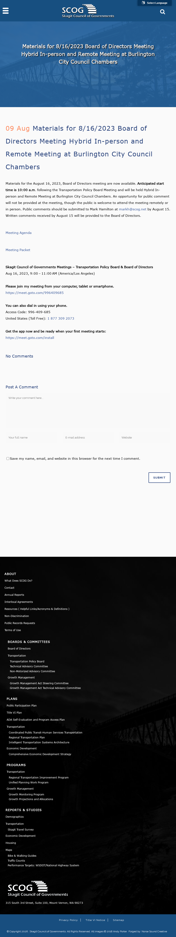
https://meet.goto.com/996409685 (35, 293)
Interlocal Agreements (19, 601)
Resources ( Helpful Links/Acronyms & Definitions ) (37, 608)
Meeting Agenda (19, 233)
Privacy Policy (68, 920)
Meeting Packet (18, 250)
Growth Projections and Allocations (31, 799)
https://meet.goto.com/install (30, 338)
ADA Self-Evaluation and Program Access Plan (36, 719)
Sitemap (118, 920)
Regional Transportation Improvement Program (39, 777)
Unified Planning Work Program (29, 782)
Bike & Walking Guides (22, 855)
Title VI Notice (95, 920)
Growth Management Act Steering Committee (39, 683)
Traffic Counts (16, 860)
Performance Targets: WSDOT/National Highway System (43, 865)
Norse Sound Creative (154, 931)
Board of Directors (19, 648)
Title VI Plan (14, 712)
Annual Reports (14, 594)
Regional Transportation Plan (27, 737)
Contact (9, 587)
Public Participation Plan (22, 705)
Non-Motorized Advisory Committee (32, 671)
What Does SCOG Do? (18, 580)
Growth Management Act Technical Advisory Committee (45, 687)
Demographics (15, 816)
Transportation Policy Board (27, 661)
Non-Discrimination (17, 615)
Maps (9, 849)
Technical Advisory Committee (29, 666)
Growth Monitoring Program (26, 794)
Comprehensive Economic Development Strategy (40, 754)
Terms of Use (13, 630)
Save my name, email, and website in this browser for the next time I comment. (75, 458)
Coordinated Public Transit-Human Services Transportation (45, 732)
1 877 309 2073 (60, 318)
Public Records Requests (20, 622)
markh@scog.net (132, 209)
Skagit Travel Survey (21, 829)
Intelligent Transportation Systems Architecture (39, 742)
